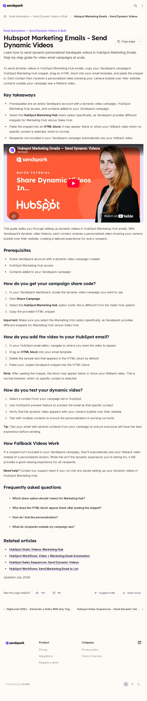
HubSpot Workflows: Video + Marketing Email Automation (49, 556)
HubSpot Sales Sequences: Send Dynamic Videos (44, 562)
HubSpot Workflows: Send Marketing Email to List (43, 569)
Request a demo (49, 662)
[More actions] (142, 5)
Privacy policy (90, 649)
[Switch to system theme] (125, 684)
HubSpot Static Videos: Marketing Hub (36, 549)
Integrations (46, 656)
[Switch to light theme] (132, 684)
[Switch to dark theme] (138, 684)
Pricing (43, 649)
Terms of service (92, 656)
